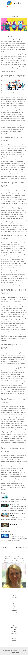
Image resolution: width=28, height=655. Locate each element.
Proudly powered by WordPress (10, 650)
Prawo (14, 618)
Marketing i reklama (14, 607)
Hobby (14, 603)
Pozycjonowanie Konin (21, 547)
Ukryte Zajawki (14, 633)
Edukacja (14, 601)
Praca (14, 616)
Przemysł (14, 620)
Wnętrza (14, 638)
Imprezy (14, 605)
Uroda (14, 635)
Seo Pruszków (4, 547)
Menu (14, 10)
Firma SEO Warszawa (15, 496)
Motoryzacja (14, 610)
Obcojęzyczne (14, 614)
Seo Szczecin (13, 535)
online (7, 321)
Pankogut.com (15, 652)
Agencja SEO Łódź (14, 504)
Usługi (14, 637)
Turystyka (14, 631)
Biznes (14, 595)
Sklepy (14, 623)
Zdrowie (14, 640)
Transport (14, 629)
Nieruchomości (14, 612)
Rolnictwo (14, 622)
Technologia (14, 627)
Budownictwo (14, 597)
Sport (14, 625)
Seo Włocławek (13, 524)
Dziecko (14, 599)
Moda (14, 608)
